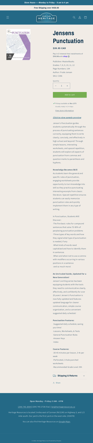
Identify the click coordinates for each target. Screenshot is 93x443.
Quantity (56, 81)
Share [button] (58, 383)
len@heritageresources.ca (63, 406)
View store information (64, 110)
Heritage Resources (43, 441)
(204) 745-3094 (24, 406)
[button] (7, 17)
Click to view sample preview (67, 117)
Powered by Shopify (55, 441)
